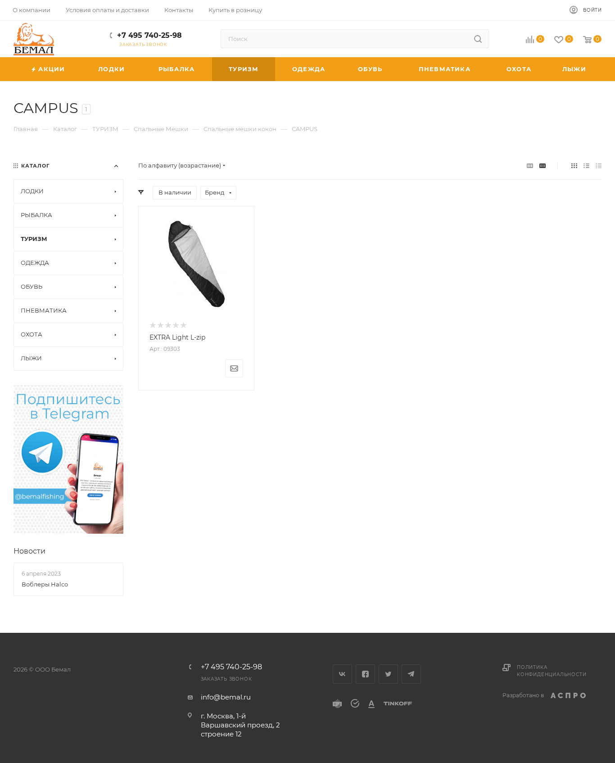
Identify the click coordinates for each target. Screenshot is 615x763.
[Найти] (478, 38)
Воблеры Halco (45, 584)
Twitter (388, 674)
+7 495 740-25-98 (149, 35)
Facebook (365, 674)
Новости (29, 551)
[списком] (586, 165)
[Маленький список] (530, 165)
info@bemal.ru (226, 697)
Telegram (411, 674)
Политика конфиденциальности (551, 670)
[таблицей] (598, 165)
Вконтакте (342, 674)
